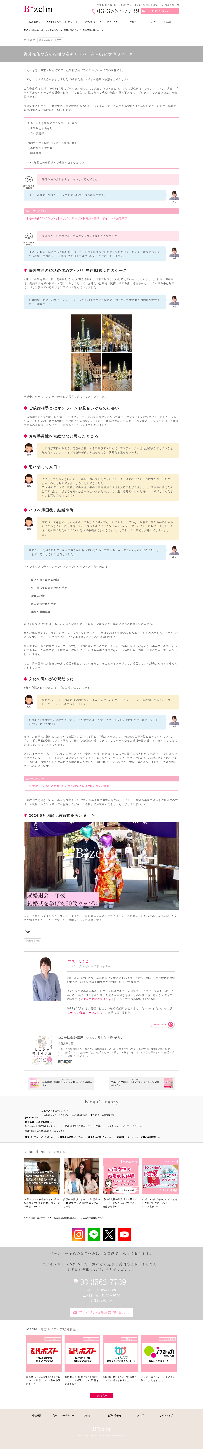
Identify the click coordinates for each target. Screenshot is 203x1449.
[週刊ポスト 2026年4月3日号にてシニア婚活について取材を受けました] (44, 1355)
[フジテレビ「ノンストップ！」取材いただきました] (159, 1355)
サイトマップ (166, 1415)
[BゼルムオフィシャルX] (109, 1234)
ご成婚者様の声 (53, 22)
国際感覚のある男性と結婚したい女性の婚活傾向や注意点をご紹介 (68, 785)
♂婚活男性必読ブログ (69, 1137)
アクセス (88, 1415)
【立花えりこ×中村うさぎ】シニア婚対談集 (63, 1114)
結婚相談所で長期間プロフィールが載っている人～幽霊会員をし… (67, 1083)
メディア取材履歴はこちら (97, 999)
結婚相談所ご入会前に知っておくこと (44, 1130)
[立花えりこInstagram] (78, 1234)
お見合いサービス (93, 22)
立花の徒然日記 (148, 1137)
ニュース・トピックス (52, 1110)
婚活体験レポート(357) (50, 40)
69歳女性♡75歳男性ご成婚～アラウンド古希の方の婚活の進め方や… (135, 1083)
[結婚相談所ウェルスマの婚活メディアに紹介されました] (120, 1355)
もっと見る (101, 1395)
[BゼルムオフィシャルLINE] (94, 1234)
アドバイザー (113, 22)
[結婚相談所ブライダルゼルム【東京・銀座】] (38, 9)
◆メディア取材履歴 (100, 1114)
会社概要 (36, 1415)
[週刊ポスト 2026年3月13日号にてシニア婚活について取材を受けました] (82, 1355)
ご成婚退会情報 (32, 941)
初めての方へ (34, 22)
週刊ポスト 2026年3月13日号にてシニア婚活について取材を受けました (82, 1380)
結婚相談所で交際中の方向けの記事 (83, 1126)
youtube (29, 1117)
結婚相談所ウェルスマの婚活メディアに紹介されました (120, 1378)
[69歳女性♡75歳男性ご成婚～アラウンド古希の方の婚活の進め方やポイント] (168, 1083)
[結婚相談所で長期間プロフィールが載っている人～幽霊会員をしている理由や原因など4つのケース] (34, 1083)
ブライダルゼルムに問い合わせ (104, 1312)
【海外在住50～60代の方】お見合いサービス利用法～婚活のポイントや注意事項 (77, 218)
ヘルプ (153, 22)
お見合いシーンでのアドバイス (122, 1126)
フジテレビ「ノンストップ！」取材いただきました (158, 1378)
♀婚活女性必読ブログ (97, 1137)
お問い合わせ (160, 11)
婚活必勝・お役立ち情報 (37, 1122)
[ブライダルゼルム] (101, 1429)
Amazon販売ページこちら (85, 1012)
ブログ (133, 22)
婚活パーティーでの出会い (38, 1137)
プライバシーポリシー (63, 1415)
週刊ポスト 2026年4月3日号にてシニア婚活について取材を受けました (43, 1380)
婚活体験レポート (124, 1137)
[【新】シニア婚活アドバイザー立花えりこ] (124, 1234)
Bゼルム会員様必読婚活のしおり (41, 1126)
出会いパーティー (73, 22)
